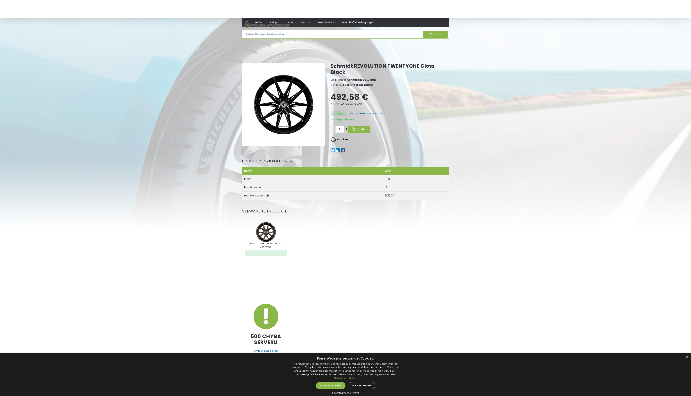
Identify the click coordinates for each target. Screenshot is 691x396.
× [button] (687, 357)
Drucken (342, 139)
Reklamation (326, 22)
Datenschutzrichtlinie (345, 377)
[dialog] (345, 374)
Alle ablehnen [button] (361, 385)
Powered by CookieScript (345, 393)
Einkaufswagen (440, 9)
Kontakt (306, 22)
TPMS (289, 22)
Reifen (259, 22)
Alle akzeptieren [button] (330, 385)
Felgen (274, 22)
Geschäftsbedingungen (358, 22)
